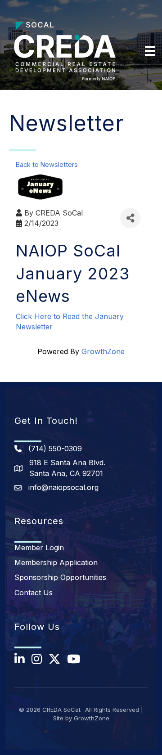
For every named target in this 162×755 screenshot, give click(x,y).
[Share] (130, 218)
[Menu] (150, 51)
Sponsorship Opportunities (60, 577)
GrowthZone (103, 351)
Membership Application (56, 562)
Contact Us (33, 592)
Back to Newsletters (47, 164)
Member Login (39, 547)
